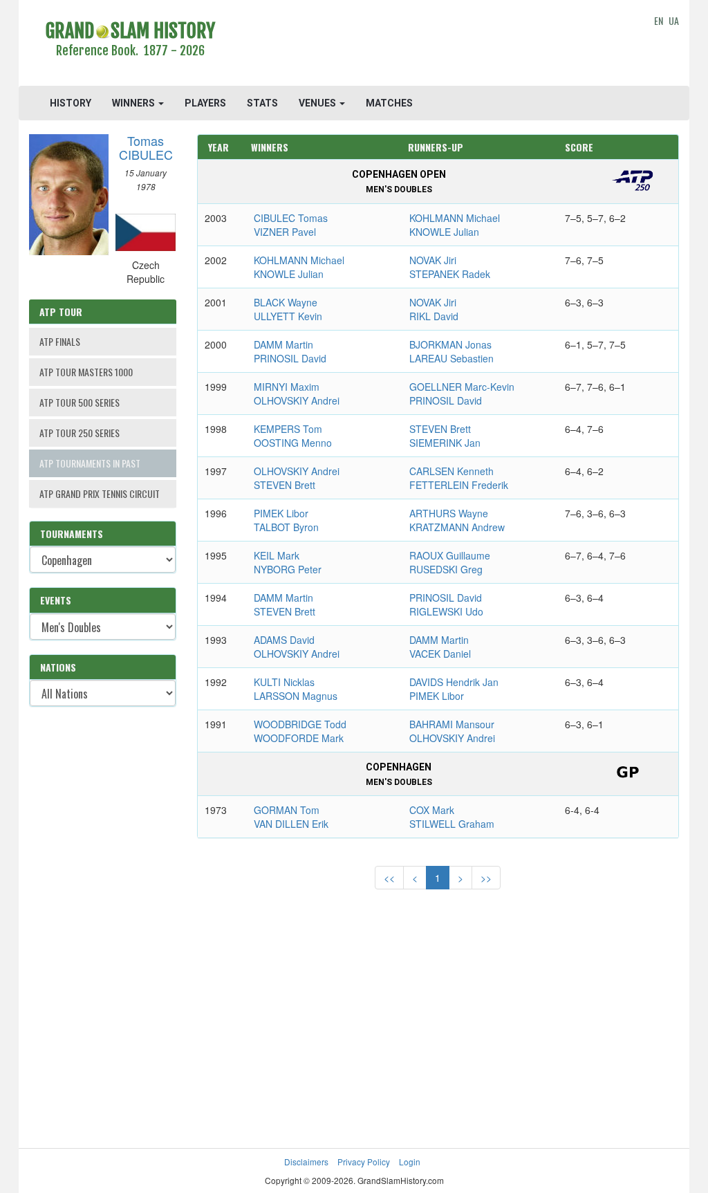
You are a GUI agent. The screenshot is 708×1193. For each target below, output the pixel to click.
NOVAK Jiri (432, 260)
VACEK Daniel (440, 653)
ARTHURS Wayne (448, 513)
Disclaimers (306, 1161)
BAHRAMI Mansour (451, 724)
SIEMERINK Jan (445, 443)
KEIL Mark (276, 555)
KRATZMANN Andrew (457, 527)
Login (409, 1161)
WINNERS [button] (134, 103)
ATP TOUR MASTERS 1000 (86, 371)
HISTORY (70, 103)
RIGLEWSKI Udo (446, 611)
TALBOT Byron (286, 527)
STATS (262, 103)
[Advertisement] (437, 45)
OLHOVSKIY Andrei (296, 400)
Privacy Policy (363, 1161)
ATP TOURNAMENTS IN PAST (89, 463)
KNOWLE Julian (444, 232)
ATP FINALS (59, 341)
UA (674, 20)
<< (389, 878)
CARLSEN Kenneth (451, 471)
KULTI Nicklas (284, 682)
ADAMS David (284, 640)
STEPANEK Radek (449, 274)
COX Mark (431, 810)
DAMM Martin (283, 344)
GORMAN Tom (286, 810)
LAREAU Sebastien (451, 358)
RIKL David (433, 316)
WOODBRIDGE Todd (300, 724)
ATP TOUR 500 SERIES (79, 402)
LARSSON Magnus (295, 696)
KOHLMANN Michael (454, 218)
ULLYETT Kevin (288, 316)
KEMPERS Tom (288, 429)
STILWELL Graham (451, 824)
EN (658, 20)
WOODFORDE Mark (299, 738)
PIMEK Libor (281, 513)
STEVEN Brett (440, 429)
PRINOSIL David (290, 358)
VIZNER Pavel (285, 232)
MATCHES (389, 103)
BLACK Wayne (285, 302)
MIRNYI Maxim (286, 387)
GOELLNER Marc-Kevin (461, 387)
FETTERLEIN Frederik (458, 485)
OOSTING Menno (293, 443)
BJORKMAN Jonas (450, 344)
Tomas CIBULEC (146, 147)
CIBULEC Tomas (291, 218)
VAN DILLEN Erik (291, 824)
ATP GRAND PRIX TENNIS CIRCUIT (99, 493)
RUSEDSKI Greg (446, 569)
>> (486, 878)
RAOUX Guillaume (449, 555)
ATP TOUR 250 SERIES (79, 432)
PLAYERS (205, 103)
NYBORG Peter (288, 569)
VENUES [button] (318, 103)
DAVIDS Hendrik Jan (454, 682)
